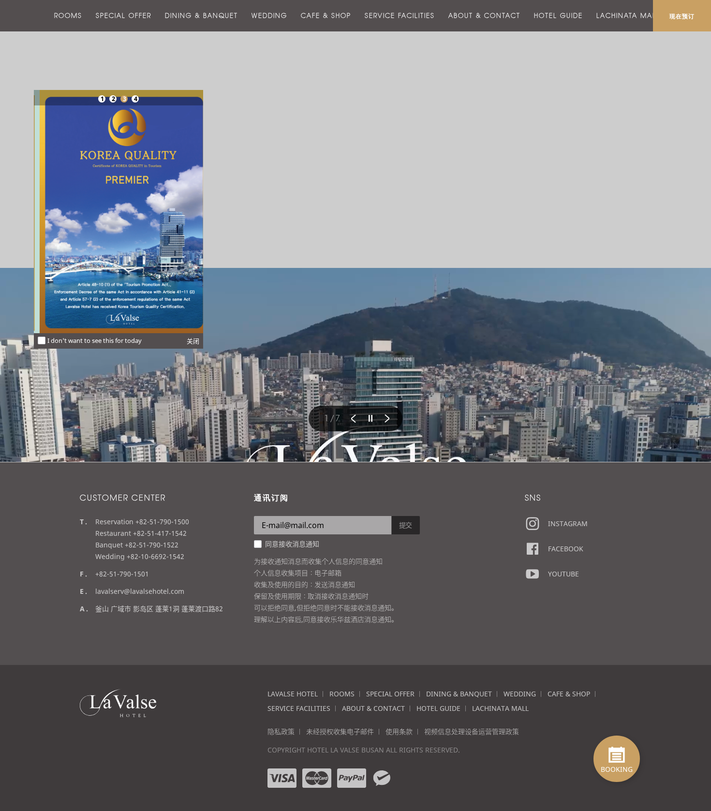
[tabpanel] (118, 211)
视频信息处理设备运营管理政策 (471, 731)
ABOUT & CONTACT (484, 15)
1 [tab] (102, 99)
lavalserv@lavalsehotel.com (139, 591)
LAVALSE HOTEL (292, 693)
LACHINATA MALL (628, 15)
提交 (406, 525)
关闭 (193, 341)
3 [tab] (124, 99)
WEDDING (269, 15)
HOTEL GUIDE (558, 15)
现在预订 (682, 16)
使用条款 (399, 731)
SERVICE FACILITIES (400, 15)
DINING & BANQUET (201, 15)
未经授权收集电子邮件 (340, 731)
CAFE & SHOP (326, 15)
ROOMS (68, 15)
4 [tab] (135, 99)
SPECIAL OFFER (123, 15)
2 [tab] (113, 99)
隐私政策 (281, 731)
